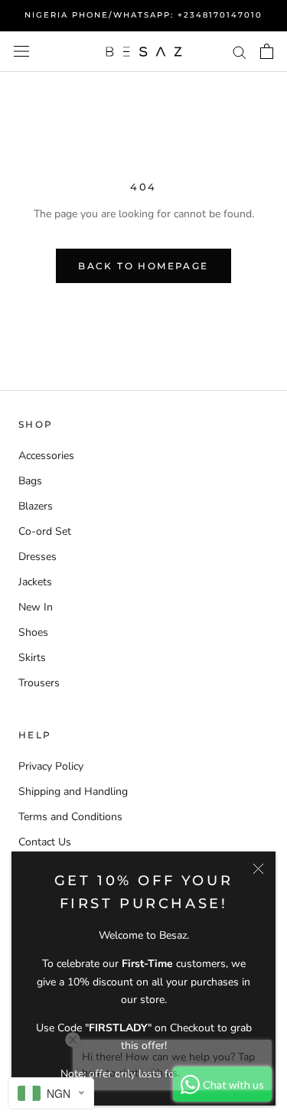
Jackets (35, 582)
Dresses (37, 556)
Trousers (39, 683)
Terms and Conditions (70, 816)
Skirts (32, 657)
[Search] (239, 51)
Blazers (35, 506)
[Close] (258, 868)
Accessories (46, 455)
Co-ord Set (44, 531)
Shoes (33, 632)
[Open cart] (266, 51)
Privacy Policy (50, 766)
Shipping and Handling (73, 791)
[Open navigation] (21, 51)
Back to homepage (143, 266)
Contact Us (44, 842)
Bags (30, 481)
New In (35, 607)
